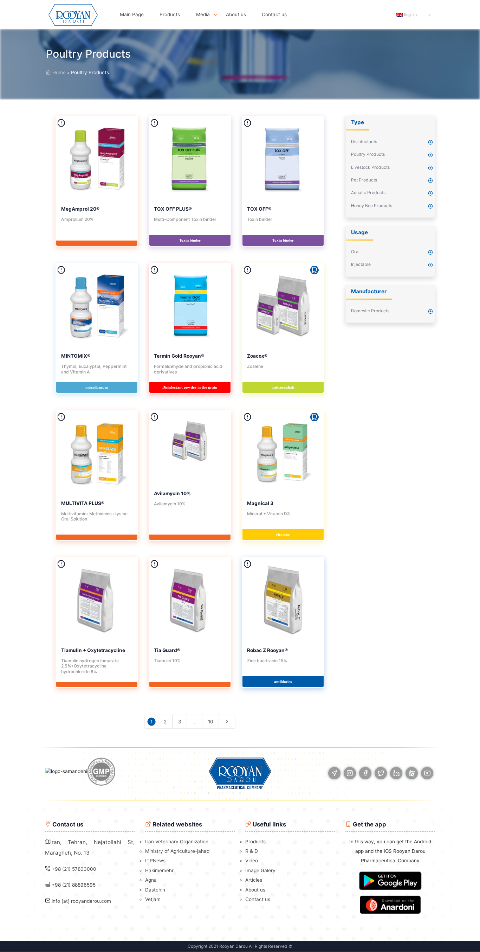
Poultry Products (368, 154)
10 (210, 721)
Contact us (274, 14)
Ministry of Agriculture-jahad (177, 851)
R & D (251, 851)
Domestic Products (370, 310)
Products (170, 14)
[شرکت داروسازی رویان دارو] (73, 14)
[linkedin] (396, 773)
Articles (253, 880)
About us (236, 14)
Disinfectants (364, 141)
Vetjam (153, 899)
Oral (355, 251)
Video (251, 860)
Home (58, 72)
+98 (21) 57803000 (74, 869)
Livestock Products (370, 167)
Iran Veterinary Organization (176, 841)
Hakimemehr (159, 870)
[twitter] (381, 773)
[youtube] (427, 773)
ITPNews (155, 860)
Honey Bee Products (371, 205)
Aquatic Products (368, 192)
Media (203, 14)
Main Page (132, 14)
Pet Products (364, 180)
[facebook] (365, 773)
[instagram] (350, 773)
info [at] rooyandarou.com (81, 901)
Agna (151, 880)
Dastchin (155, 890)
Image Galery (260, 870)
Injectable (361, 264)
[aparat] (412, 773)
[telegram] (334, 773)
